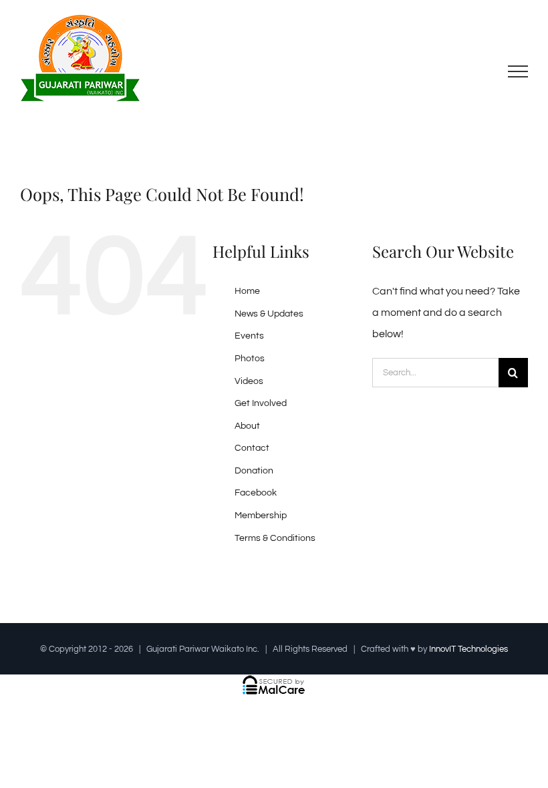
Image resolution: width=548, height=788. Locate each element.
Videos (249, 381)
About (247, 426)
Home (247, 291)
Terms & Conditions (275, 538)
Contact (252, 448)
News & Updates (269, 314)
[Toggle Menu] (518, 71)
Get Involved (261, 403)
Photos (250, 358)
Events (249, 336)
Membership (261, 515)
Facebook (256, 493)
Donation (254, 470)
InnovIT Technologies (468, 649)
